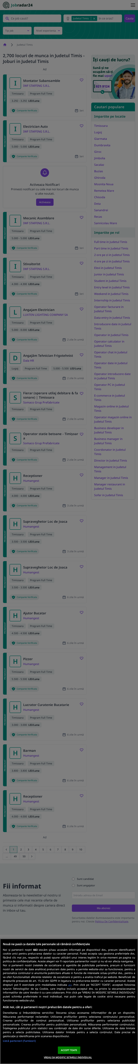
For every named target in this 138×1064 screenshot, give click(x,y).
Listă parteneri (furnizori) (19, 1041)
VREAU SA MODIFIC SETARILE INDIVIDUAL (68, 1057)
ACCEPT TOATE (69, 1050)
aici (70, 984)
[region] (69, 1001)
